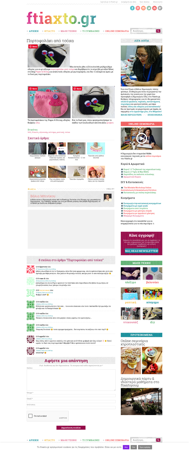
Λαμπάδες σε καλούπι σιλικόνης (139, 174)
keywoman (44, 290)
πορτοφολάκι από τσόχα (62, 69)
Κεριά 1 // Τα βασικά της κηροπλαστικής (142, 169)
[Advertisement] (71, 229)
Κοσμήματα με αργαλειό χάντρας (139, 213)
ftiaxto (35, 132)
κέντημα (52, 132)
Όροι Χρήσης (145, 2)
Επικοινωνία (157, 2)
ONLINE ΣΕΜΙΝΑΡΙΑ (117, 31)
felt (29, 132)
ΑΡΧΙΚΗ (34, 31)
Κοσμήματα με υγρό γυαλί (136, 206)
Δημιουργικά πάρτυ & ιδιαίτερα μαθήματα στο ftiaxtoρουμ (140, 381)
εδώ (38, 122)
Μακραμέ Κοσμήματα (134, 216)
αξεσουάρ (43, 132)
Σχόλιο (30, 368)
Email (30, 398)
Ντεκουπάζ (130, 322)
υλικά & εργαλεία (129, 102)
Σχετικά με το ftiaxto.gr (109, 2)
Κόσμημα (152, 302)
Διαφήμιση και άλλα (128, 2)
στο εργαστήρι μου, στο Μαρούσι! (146, 111)
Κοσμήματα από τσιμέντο (136, 208)
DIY (152, 322)
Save (34, 46)
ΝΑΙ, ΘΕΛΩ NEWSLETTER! (141, 251)
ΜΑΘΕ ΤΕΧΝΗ (69, 31)
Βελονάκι (152, 282)
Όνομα (30, 393)
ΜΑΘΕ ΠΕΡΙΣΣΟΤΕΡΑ (131, 115)
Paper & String (42, 72)
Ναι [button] (126, 447)
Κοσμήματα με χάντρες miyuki (138, 211)
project (110, 122)
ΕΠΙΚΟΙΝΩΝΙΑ (155, 115)
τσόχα (67, 132)
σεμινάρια (125, 104)
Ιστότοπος (31, 404)
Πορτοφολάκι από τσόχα (50, 40)
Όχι (133, 447)
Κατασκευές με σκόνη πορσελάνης (140, 192)
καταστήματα (153, 102)
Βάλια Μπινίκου (42, 196)
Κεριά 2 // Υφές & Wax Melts (136, 172)
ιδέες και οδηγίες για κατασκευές (144, 106)
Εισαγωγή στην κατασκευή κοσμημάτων (142, 203)
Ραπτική (130, 302)
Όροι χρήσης (145, 447)
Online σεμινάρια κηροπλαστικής (134, 342)
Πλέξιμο (130, 282)
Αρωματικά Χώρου (132, 177)
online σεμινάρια (153, 156)
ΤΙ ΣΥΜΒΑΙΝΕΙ (90, 31)
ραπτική (60, 132)
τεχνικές (142, 102)
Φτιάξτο (32, 189)
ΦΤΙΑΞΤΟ (49, 31)
